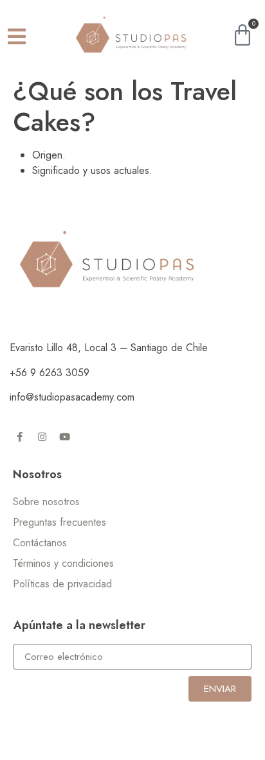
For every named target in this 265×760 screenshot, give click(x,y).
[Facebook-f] (19, 436)
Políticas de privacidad (62, 583)
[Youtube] (64, 436)
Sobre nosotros (46, 501)
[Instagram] (41, 436)
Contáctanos (40, 542)
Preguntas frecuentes (59, 522)
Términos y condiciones (63, 563)
